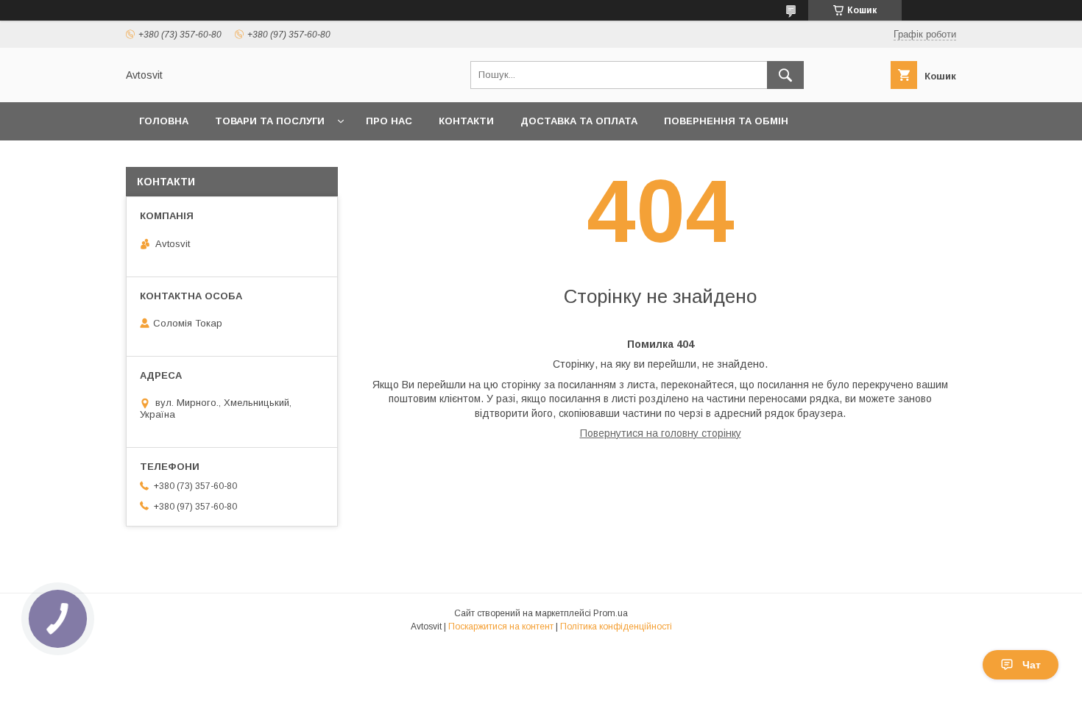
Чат (1031, 665)
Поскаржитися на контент (501, 626)
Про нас (389, 120)
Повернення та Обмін (726, 120)
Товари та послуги (270, 120)
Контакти (466, 120)
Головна (163, 120)
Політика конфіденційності (616, 626)
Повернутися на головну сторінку (660, 433)
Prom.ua (610, 613)
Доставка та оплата (578, 120)
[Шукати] (785, 75)
